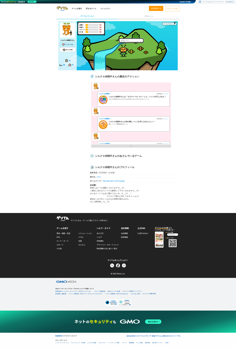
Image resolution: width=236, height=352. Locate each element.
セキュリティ (102, 343)
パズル (81, 237)
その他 (59, 248)
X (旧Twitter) (143, 233)
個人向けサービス (157, 343)
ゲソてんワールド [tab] (87, 16)
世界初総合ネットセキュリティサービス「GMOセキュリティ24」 (73, 291)
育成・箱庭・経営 (63, 233)
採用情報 (124, 237)
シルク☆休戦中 (104, 94)
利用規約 (100, 241)
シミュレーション (85, 233)
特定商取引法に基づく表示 (107, 248)
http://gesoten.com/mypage (114, 181)
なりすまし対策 (135, 294)
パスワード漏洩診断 (99, 291)
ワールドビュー (168, 24)
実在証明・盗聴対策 (60, 294)
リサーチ (124, 343)
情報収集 (131, 343)
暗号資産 (147, 343)
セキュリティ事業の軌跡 (149, 293)
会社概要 (124, 233)
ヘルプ (99, 237)
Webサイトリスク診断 (114, 291)
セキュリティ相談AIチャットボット (132, 291)
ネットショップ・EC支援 (78, 343)
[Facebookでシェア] (118, 265)
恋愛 (80, 241)
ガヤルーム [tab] (148, 16)
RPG (58, 237)
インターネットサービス (62, 343)
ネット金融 (139, 343)
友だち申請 (69, 49)
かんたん (81, 244)
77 (73, 65)
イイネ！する (69, 44)
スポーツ (60, 244)
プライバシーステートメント (108, 244)
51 (70, 60)
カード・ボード (63, 241)
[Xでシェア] (112, 265)
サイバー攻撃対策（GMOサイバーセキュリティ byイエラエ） (86, 294)
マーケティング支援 (113, 343)
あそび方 (100, 233)
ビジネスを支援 (92, 343)
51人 (99, 177)
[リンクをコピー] (124, 265)
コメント (165, 94)
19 (64, 65)
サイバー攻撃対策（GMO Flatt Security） (117, 294)
